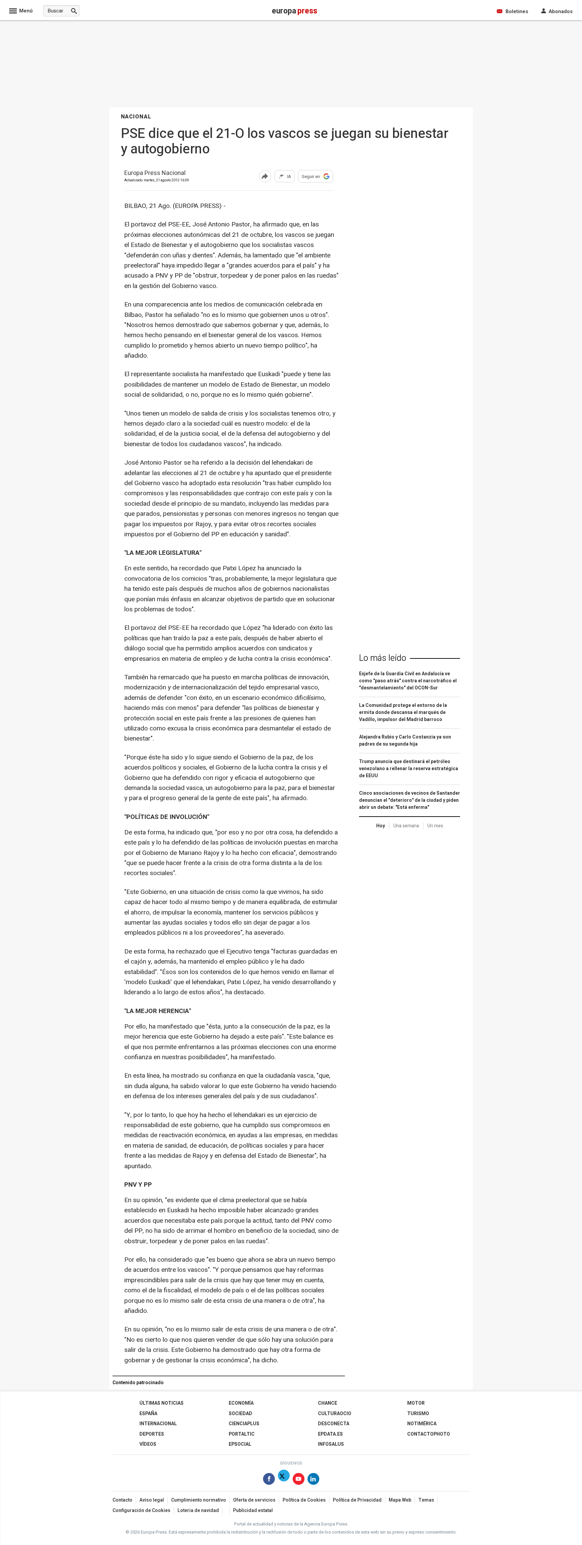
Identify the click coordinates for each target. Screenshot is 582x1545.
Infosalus (331, 1444)
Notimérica (422, 1423)
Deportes (151, 1434)
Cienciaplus (244, 1423)
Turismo (418, 1413)
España (148, 1413)
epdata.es (330, 1434)
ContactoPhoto (428, 1434)
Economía (241, 1403)
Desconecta (333, 1423)
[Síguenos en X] (284, 1480)
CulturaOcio (334, 1413)
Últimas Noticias (161, 1403)
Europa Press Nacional (155, 173)
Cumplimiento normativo (198, 1500)
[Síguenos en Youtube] (298, 1480)
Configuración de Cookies (141, 1510)
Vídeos (147, 1444)
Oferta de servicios (254, 1500)
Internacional (158, 1423)
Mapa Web (400, 1500)
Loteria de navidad (198, 1510)
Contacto (122, 1500)
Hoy (380, 825)
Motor (416, 1403)
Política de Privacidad (357, 1500)
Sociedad (240, 1413)
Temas (426, 1500)
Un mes (435, 825)
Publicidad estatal (253, 1510)
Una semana (406, 825)
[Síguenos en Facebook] (269, 1480)
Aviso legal (151, 1500)
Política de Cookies (304, 1500)
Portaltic (242, 1434)
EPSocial (240, 1444)
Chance (327, 1403)
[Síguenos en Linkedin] (313, 1480)
